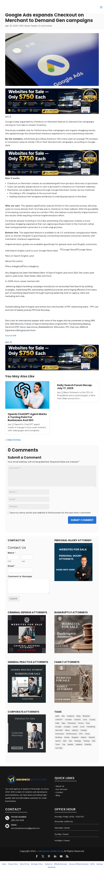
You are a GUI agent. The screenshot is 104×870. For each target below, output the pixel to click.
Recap (66, 737)
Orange (84, 730)
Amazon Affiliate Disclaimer (79, 864)
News (67, 730)
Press (87, 734)
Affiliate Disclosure (60, 864)
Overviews (59, 734)
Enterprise (72, 723)
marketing (91, 727)
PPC (81, 734)
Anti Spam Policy (37, 864)
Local (82, 727)
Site (70, 741)
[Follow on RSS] (67, 856)
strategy (77, 741)
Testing (86, 741)
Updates (79, 744)
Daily (57, 723)
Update (70, 744)
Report (83, 737)
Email (11, 566)
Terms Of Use (24, 864)
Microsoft (59, 730)
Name (12, 553)
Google (58, 727)
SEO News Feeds (28, 26)
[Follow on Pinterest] (48, 856)
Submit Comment (82, 520)
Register (75, 737)
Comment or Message (20, 576)
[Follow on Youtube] (61, 856)
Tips (93, 741)
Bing (78, 716)
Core (85, 720)
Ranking (58, 737)
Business (86, 716)
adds (57, 716)
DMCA (92, 864)
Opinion (75, 730)
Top (63, 744)
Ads (63, 716)
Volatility (88, 744)
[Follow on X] (42, 856)
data (63, 723)
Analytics (70, 716)
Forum (80, 723)
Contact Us (48, 864)
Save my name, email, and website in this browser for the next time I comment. (50, 513)
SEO (64, 741)
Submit (13, 598)
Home (4, 864)
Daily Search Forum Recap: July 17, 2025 (74, 386)
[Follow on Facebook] (36, 856)
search (58, 741)
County (92, 720)
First (9, 561)
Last (23, 561)
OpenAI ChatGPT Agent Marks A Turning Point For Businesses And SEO (27, 417)
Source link (10, 335)
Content (77, 720)
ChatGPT (59, 720)
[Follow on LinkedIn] (55, 856)
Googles (67, 727)
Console (68, 720)
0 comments (45, 26)
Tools (57, 744)
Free (88, 723)
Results (92, 737)
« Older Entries (13, 440)
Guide (75, 727)
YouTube (58, 748)
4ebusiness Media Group (50, 851)
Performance (71, 734)
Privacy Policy (13, 864)
